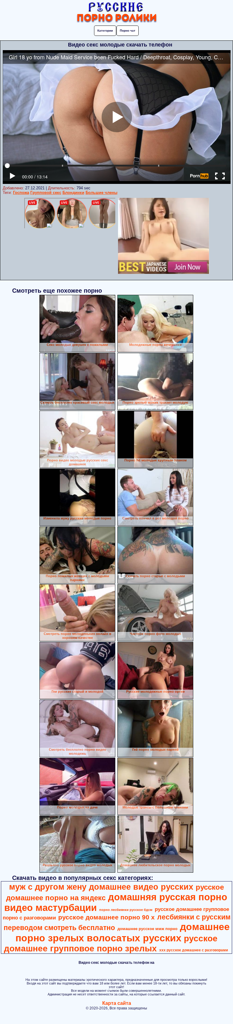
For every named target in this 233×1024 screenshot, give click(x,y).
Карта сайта (116, 1003)
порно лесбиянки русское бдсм (125, 910)
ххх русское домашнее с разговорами (193, 950)
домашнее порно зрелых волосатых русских (122, 932)
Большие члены (101, 192)
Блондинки (73, 192)
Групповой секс (45, 192)
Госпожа (21, 192)
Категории (105, 30)
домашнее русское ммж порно (147, 928)
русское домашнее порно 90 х (106, 917)
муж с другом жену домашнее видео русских (101, 886)
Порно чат (127, 30)
